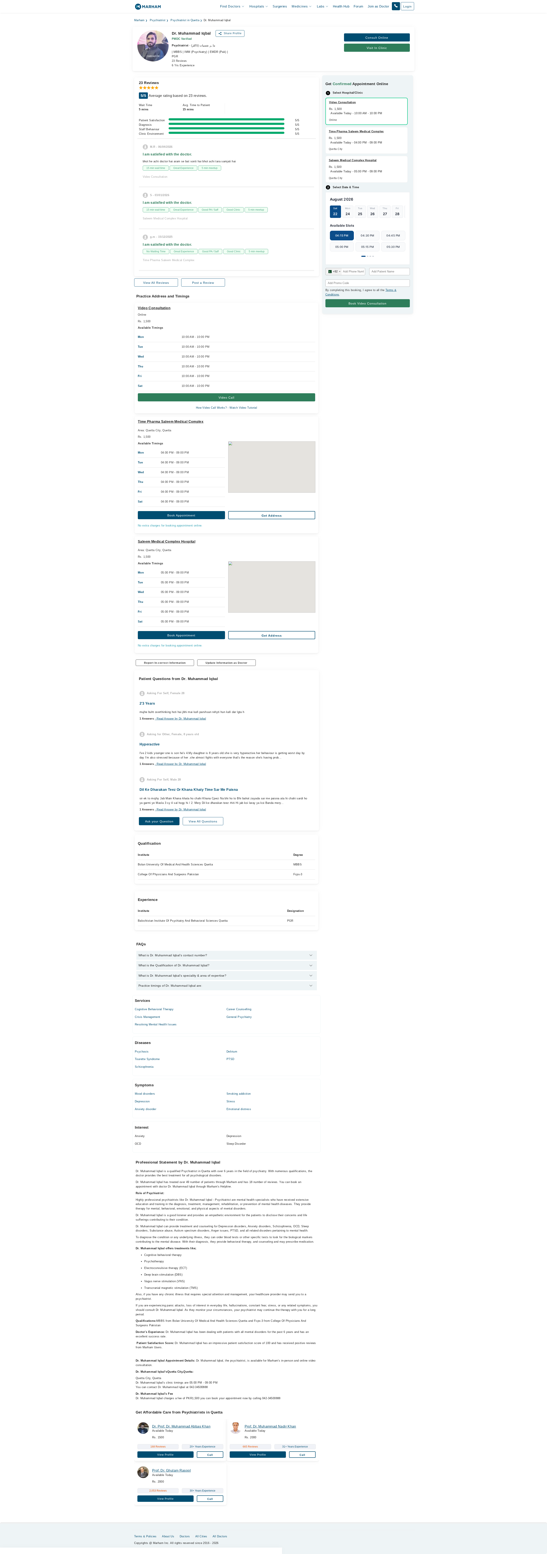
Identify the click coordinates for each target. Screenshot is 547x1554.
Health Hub (341, 6)
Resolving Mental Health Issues (156, 1024)
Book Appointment (181, 515)
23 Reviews (179, 60)
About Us (168, 1536)
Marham (139, 20)
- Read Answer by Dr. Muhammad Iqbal (180, 718)
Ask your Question (159, 821)
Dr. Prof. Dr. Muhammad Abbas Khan (181, 1426)
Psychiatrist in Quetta (185, 20)
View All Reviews (156, 282)
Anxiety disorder (145, 1109)
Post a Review (203, 282)
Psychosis (142, 1051)
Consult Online (376, 37)
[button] (396, 6)
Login (407, 6)
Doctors (185, 1536)
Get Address (272, 515)
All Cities (201, 1536)
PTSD (230, 1059)
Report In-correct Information (165, 662)
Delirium (231, 1051)
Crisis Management (147, 1017)
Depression (142, 1101)
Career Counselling (238, 1009)
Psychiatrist (158, 20)
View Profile (165, 1454)
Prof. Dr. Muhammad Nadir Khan (270, 1426)
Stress (230, 1101)
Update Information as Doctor (226, 662)
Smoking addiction (238, 1093)
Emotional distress (238, 1109)
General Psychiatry (239, 1017)
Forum (358, 6)
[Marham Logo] (148, 8)
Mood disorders (145, 1093)
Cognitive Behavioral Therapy (154, 1009)
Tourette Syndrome (147, 1059)
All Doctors (220, 1536)
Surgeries (280, 6)
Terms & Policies (145, 1536)
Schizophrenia (144, 1066)
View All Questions (203, 821)
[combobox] (334, 271)
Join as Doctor (378, 6)
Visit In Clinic (377, 48)
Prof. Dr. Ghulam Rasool (171, 1470)
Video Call (226, 397)
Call (210, 1454)
